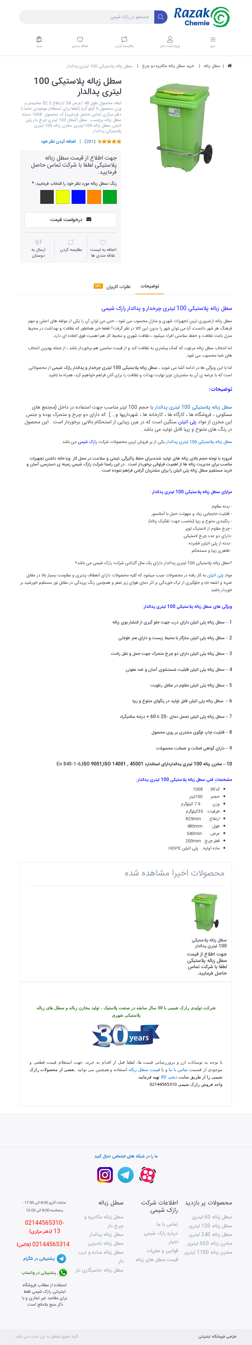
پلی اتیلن (187, 422)
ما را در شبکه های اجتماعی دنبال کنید (126, 1156)
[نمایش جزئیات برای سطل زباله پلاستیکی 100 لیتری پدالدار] (205, 912)
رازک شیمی (88, 442)
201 (90, 141)
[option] (181, 127)
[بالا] (229, 66)
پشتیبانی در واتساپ (39, 1272)
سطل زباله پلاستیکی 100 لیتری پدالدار (193, 407)
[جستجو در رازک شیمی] (160, 17)
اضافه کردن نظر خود (58, 141)
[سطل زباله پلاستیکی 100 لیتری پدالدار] (181, 127)
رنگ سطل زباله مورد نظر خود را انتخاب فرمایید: (76, 184)
